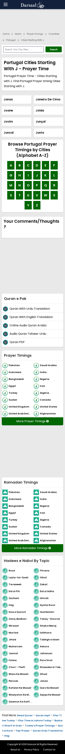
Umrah (44, 598)
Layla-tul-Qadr (19, 577)
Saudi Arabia (48, 365)
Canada (45, 400)
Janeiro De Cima (48, 99)
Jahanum (46, 653)
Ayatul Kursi (47, 605)
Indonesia (15, 372)
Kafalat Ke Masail (20, 688)
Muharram (15, 646)
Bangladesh (16, 379)
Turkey (13, 393)
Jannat (13, 653)
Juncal (9, 133)
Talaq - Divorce (50, 619)
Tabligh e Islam (49, 639)
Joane (8, 110)
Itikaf (43, 577)
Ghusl (43, 674)
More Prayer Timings (31, 421)
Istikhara (45, 632)
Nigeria (44, 379)
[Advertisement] (32, 268)
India (43, 372)
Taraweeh (15, 584)
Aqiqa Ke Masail (50, 694)
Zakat (43, 584)
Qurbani (14, 598)
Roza (12, 570)
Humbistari (47, 612)
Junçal (41, 121)
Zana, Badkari (18, 619)
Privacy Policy (31, 749)
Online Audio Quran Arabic (28, 325)
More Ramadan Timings (31, 548)
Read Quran (24, 715)
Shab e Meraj (48, 625)
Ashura (44, 646)
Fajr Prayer (23, 730)
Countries (54, 33)
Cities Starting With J (32, 40)
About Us (15, 749)
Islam (18, 33)
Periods (13, 681)
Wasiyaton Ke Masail (20, 694)
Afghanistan (48, 413)
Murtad (13, 632)
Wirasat (14, 625)
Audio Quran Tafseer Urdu (28, 334)
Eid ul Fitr (14, 591)
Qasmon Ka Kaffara (20, 701)
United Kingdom (19, 406)
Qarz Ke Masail (49, 688)
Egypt (12, 386)
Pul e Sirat (46, 660)
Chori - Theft (17, 667)
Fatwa (13, 660)
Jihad (12, 639)
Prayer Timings (35, 33)
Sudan (13, 400)
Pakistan (14, 365)
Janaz (44, 681)
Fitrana (44, 570)
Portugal (11, 40)
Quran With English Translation (31, 317)
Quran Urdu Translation (48, 730)
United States (48, 406)
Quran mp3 (43, 715)
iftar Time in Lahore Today (34, 720)
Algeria (44, 393)
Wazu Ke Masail (18, 674)
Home (6, 33)
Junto (40, 133)
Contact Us (49, 749)
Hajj (11, 605)
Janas (8, 99)
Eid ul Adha (47, 591)
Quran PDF (17, 342)
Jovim (8, 121)
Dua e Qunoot (17, 612)
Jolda (40, 110)
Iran (42, 386)
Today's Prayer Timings (40, 725)
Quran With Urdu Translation (30, 309)
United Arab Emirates (20, 413)
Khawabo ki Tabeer (51, 667)
